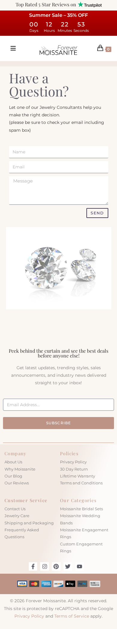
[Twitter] (68, 566)
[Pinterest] (56, 566)
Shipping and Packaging (29, 522)
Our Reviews (16, 482)
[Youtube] (79, 566)
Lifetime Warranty (77, 476)
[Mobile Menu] (11, 48)
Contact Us (15, 508)
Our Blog (13, 476)
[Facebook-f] (33, 566)
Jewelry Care (16, 515)
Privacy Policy (73, 461)
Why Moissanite (19, 469)
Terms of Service (71, 616)
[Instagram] (44, 566)
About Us (13, 461)
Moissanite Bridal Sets (81, 508)
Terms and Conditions (81, 482)
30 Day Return (74, 469)
